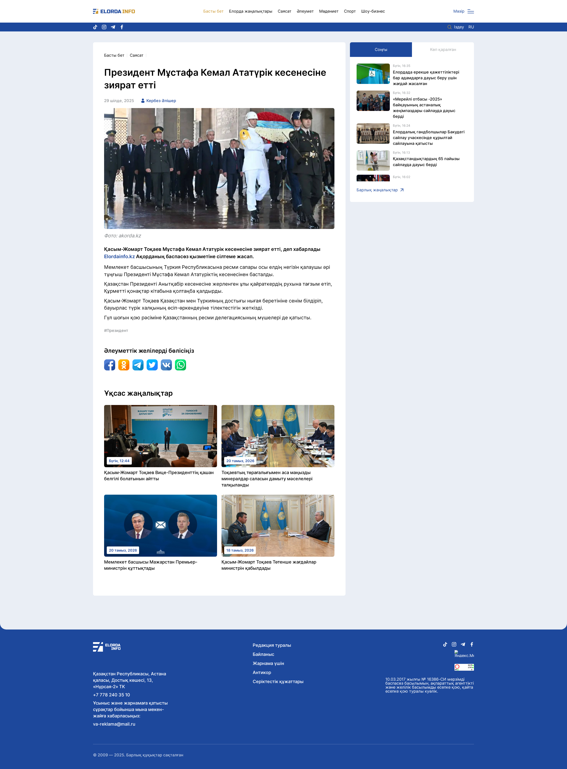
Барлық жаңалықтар (377, 190)
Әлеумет (305, 11)
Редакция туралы (272, 645)
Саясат (284, 11)
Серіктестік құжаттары (278, 681)
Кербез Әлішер (161, 100)
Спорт (350, 11)
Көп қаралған (443, 49)
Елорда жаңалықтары (250, 11)
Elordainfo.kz (119, 256)
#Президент (116, 330)
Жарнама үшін (268, 663)
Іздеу (459, 27)
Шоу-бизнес (373, 11)
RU (471, 27)
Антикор (262, 672)
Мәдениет (329, 11)
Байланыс (263, 654)
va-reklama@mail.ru (114, 724)
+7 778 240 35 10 (111, 694)
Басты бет (213, 11)
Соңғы (381, 49)
